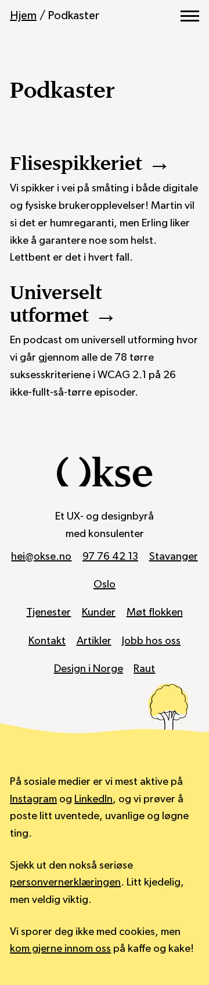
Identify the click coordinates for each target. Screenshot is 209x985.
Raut (144, 668)
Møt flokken (155, 612)
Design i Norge (88, 668)
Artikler (94, 640)
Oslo (104, 584)
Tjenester (48, 612)
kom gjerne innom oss (60, 948)
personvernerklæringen (65, 882)
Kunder (99, 612)
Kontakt (47, 640)
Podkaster (73, 16)
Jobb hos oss (151, 640)
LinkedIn (93, 799)
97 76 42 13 (110, 556)
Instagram (33, 799)
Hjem (23, 16)
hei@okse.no (41, 556)
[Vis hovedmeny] (190, 16)
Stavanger (173, 556)
